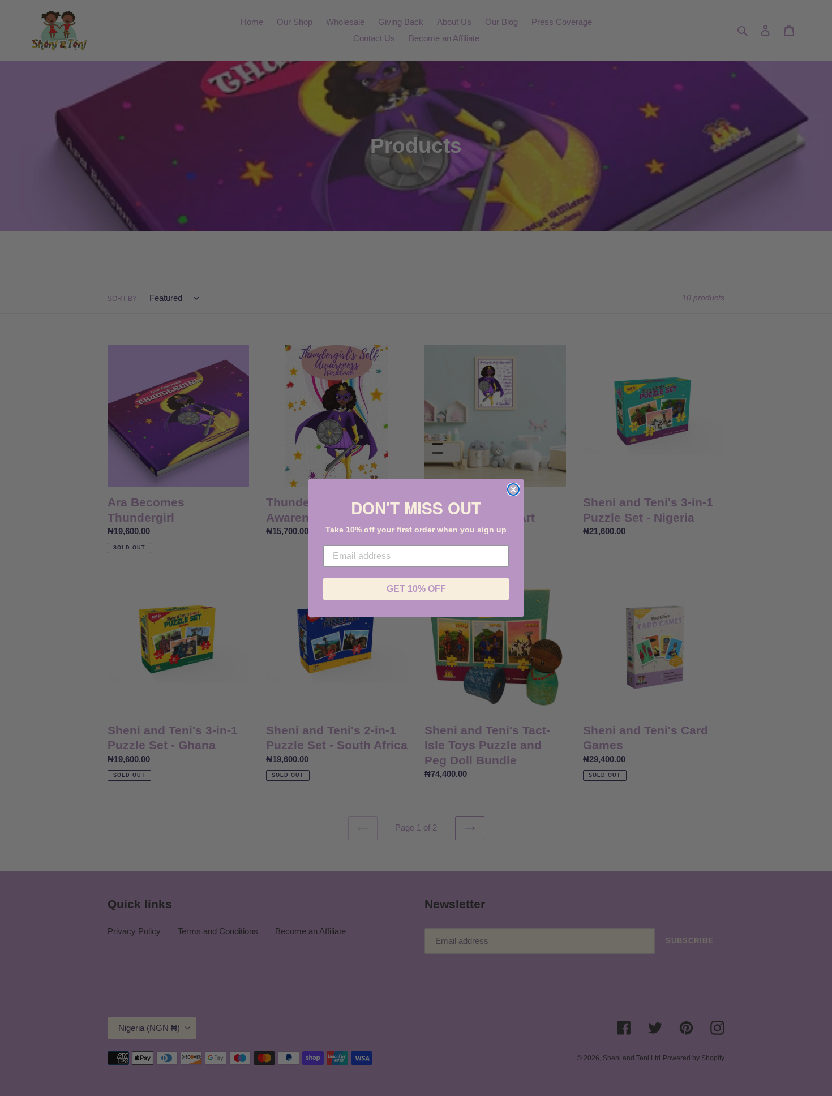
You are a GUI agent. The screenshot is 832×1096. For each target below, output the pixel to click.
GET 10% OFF (416, 589)
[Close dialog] (513, 489)
